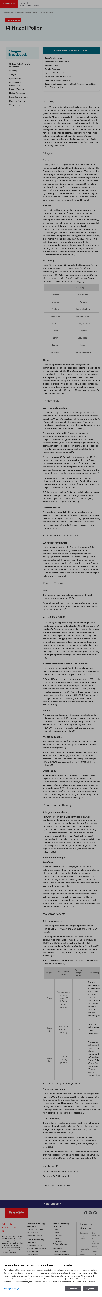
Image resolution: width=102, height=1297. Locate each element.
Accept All (72, 1288)
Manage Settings (11, 1288)
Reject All (90, 1288)
